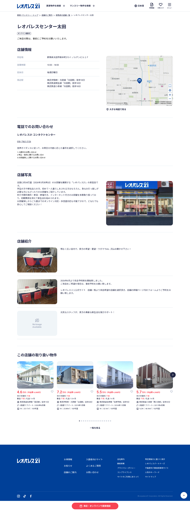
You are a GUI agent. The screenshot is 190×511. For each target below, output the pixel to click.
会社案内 (120, 459)
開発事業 (120, 464)
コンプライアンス (124, 472)
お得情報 (68, 459)
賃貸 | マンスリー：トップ (27, 15)
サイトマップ (150, 477)
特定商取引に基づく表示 (155, 459)
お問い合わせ (92, 472)
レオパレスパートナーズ (155, 464)
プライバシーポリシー (126, 468)
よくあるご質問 (93, 466)
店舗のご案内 (47, 15)
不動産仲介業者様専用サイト (157, 468)
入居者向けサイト (94, 459)
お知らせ (68, 466)
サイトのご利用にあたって (128, 477)
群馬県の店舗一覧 (63, 15)
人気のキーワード (152, 472)
